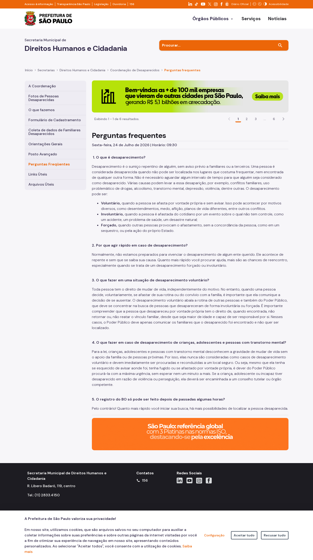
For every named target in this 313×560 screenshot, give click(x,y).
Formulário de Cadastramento (54, 120)
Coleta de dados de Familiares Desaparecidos (54, 132)
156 (132, 4)
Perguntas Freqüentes (49, 164)
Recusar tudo (275, 535)
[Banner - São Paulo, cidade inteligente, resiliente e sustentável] (190, 433)
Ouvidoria (119, 4)
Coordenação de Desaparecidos (134, 70)
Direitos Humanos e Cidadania (82, 70)
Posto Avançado (42, 154)
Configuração (214, 535)
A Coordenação (42, 86)
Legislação (101, 4)
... (265, 119)
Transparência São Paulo (73, 4)
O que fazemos (41, 109)
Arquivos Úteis (41, 184)
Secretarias (46, 70)
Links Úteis (37, 174)
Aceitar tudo (244, 535)
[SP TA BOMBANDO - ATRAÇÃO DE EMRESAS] (190, 96)
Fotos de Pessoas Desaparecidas (43, 98)
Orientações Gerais (45, 144)
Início (29, 70)
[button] (283, 119)
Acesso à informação (39, 4)
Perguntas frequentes (182, 70)
